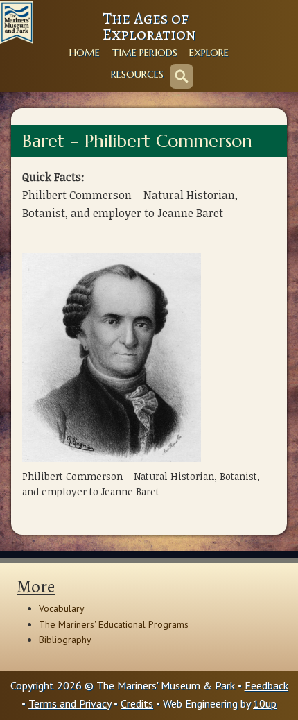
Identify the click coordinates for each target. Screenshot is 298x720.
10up (265, 703)
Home (84, 52)
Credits (137, 703)
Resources (137, 74)
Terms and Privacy (69, 703)
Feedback (266, 685)
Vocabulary (62, 608)
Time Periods (144, 52)
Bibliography (65, 639)
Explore (209, 52)
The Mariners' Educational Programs (114, 624)
